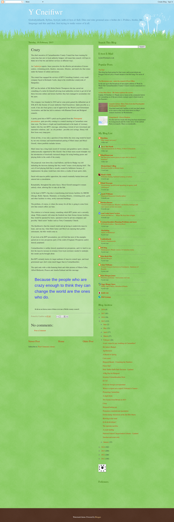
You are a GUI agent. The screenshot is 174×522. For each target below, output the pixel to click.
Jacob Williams (107, 194)
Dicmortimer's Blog (108, 166)
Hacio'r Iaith (106, 174)
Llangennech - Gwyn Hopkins (119, 117)
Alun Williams (106, 265)
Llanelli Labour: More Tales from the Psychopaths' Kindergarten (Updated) (127, 105)
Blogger (98, 517)
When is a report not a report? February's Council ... (121, 388)
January (106, 442)
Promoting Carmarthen (111, 392)
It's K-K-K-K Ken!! (109, 422)
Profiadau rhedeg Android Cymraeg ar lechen (116, 176)
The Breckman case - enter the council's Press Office (116, 81)
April (105, 332)
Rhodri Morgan (106, 258)
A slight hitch (107, 396)
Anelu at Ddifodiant (108, 232)
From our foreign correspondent (114, 384)
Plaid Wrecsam (106, 183)
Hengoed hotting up (110, 407)
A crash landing (108, 429)
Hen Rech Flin (106, 256)
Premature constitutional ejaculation (115, 411)
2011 (103, 458)
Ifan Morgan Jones (108, 275)
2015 (103, 321)
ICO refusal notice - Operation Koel (113, 224)
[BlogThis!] (60, 316)
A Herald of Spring (109, 354)
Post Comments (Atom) (46, 346)
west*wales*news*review (110, 213)
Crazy (105, 403)
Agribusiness (107, 350)
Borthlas (104, 138)
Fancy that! (107, 366)
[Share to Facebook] (64, 316)
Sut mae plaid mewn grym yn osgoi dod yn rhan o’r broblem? (118, 158)
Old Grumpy (106, 297)
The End (101, 70)
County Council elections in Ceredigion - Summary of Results (119, 268)
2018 (103, 309)
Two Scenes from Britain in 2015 (114, 399)
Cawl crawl (107, 358)
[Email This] (57, 316)
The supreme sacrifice (110, 426)
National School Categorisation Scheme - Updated (120, 433)
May (105, 328)
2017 (103, 313)
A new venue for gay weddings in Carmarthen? (119, 343)
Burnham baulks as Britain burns (112, 168)
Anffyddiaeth (106, 239)
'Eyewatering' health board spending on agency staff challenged (119, 186)
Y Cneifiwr (45, 12)
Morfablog (105, 230)
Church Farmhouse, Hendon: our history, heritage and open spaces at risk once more (119, 205)
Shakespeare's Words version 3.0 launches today (117, 250)
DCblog (104, 247)
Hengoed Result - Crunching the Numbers (117, 362)
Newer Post (34, 341)
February (106, 340)
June (105, 324)
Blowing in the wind (110, 418)
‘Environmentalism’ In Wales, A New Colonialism (118, 148)
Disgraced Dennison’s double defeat (113, 196)
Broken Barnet (106, 202)
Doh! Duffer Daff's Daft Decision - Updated (118, 369)
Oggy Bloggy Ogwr (108, 284)
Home (61, 341)
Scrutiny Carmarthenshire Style (114, 377)
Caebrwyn (37, 66)
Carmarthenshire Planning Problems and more (119, 222)
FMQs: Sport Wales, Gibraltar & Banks (114, 286)
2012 (103, 454)
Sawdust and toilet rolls (111, 437)
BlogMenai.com (107, 155)
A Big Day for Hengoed (111, 373)
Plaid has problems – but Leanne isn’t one (115, 277)
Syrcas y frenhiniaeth (108, 241)
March (105, 336)
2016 (103, 317)
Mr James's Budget (109, 347)
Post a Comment (40, 330)
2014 (103, 447)
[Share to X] (62, 316)
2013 (103, 451)
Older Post (88, 341)
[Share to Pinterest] (67, 316)
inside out (105, 293)
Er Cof (105, 381)
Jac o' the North (107, 146)
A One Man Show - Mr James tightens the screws (115, 92)
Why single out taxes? (108, 140)
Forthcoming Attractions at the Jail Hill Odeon (119, 414)
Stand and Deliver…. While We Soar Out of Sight (118, 215)
